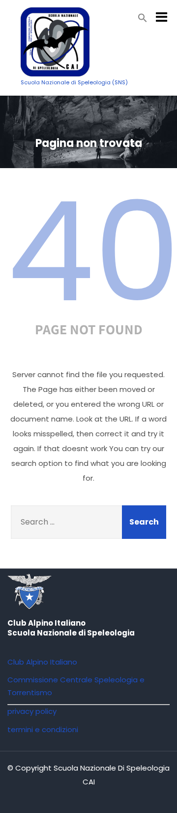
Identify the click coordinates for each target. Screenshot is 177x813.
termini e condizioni (42, 729)
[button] (143, 20)
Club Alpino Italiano (42, 662)
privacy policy (32, 711)
